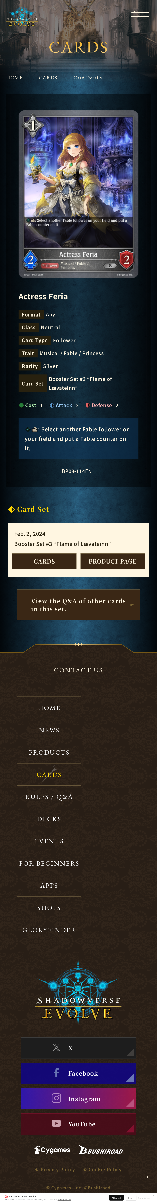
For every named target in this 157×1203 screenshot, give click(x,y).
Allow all (116, 1198)
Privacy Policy (64, 1199)
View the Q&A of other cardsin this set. (78, 605)
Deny (131, 1198)
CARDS (48, 77)
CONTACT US (78, 670)
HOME (14, 77)
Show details (144, 1198)
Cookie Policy (105, 1169)
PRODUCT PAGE (113, 561)
